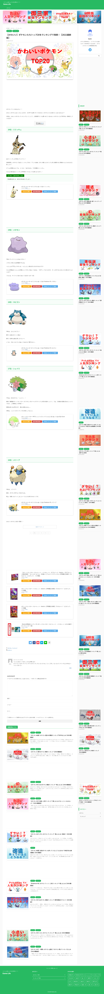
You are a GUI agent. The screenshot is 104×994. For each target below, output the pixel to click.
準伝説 (77, 984)
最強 (70, 984)
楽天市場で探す (37, 191)
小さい (96, 978)
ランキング (14, 648)
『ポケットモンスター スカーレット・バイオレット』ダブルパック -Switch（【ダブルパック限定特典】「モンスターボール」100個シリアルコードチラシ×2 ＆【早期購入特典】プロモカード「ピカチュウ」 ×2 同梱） (46, 574)
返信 (70, 668)
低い (83, 978)
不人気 (71, 978)
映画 (88, 981)
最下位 (95, 981)
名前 (8, 698)
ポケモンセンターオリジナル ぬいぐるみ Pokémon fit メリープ (38, 502)
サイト (8, 711)
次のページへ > (40, 527)
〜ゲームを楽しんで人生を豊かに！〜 (10, 971)
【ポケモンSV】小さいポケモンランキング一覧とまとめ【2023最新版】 (50, 933)
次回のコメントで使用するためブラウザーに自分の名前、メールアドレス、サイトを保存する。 (31, 717)
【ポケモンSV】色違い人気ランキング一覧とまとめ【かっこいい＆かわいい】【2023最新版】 (90, 577)
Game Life (7, 4)
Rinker (26, 187)
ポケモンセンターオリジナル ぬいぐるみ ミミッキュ (35, 186)
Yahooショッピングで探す (50, 191)
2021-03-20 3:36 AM (18, 659)
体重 (89, 978)
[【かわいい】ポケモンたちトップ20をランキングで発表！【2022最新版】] (41, 642)
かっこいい (88, 974)
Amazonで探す (26, 191)
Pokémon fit (79, 974)
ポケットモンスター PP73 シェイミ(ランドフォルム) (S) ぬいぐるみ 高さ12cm (43, 416)
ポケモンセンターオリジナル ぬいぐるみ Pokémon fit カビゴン (38, 348)
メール (9, 704)
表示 (42, 123)
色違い (84, 984)
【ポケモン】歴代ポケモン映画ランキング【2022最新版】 (46, 752)
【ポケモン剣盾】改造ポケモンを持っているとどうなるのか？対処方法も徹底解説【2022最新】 (90, 426)
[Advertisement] (39, 91)
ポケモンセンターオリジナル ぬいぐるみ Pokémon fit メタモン (38, 281)
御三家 (76, 981)
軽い (90, 984)
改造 (82, 981)
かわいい (10, 650)
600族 (71, 974)
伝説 (77, 978)
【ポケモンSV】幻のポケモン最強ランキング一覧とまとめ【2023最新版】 (51, 784)
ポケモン (9, 8)
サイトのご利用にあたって (52, 968)
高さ (96, 984)
